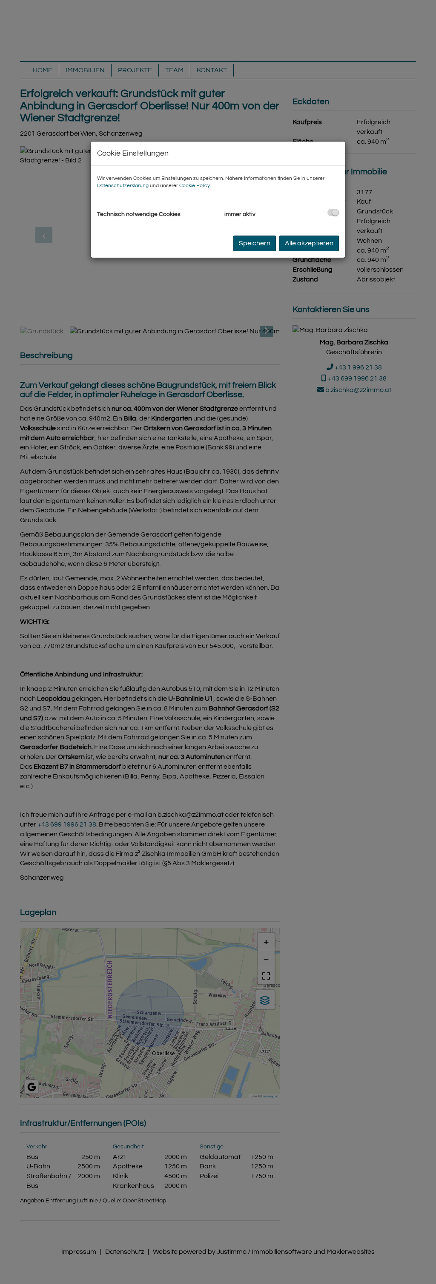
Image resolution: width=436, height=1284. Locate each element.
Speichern (254, 243)
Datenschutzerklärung (123, 185)
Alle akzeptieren (309, 243)
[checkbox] (333, 212)
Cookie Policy (194, 185)
